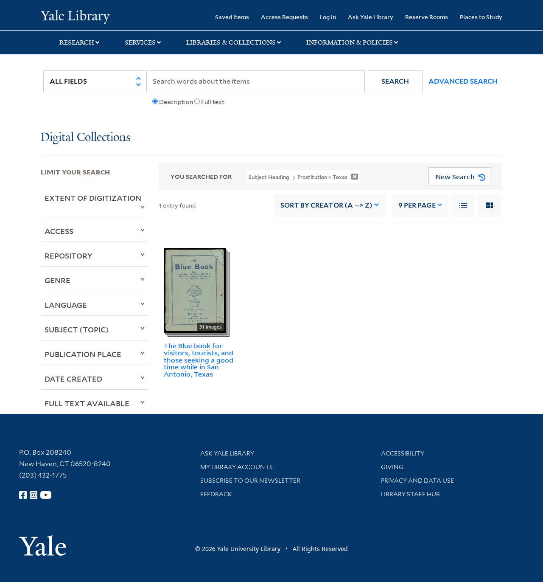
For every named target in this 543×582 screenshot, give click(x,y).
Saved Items (232, 17)
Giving (392, 467)
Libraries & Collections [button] (231, 42)
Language (66, 305)
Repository (68, 255)
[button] (395, 81)
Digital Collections (86, 137)
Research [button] (76, 42)
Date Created (73, 379)
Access (59, 231)
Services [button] (140, 42)
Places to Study (481, 17)
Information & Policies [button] (349, 42)
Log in (328, 17)
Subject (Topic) (77, 329)
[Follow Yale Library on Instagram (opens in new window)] (33, 495)
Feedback (216, 494)
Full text (212, 101)
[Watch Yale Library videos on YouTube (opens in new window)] (45, 495)
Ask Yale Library (370, 17)
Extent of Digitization (93, 198)
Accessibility (402, 453)
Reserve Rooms (426, 17)
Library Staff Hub (410, 494)
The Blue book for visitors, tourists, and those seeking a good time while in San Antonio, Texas (198, 359)
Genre (57, 280)
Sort (326, 205)
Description (176, 101)
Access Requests (284, 17)
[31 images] (195, 289)
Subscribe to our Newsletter (250, 480)
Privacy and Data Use (417, 480)
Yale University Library (75, 16)
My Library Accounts (236, 467)
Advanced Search (463, 81)
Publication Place (83, 354)
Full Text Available (87, 403)
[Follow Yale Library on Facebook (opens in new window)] (23, 495)
